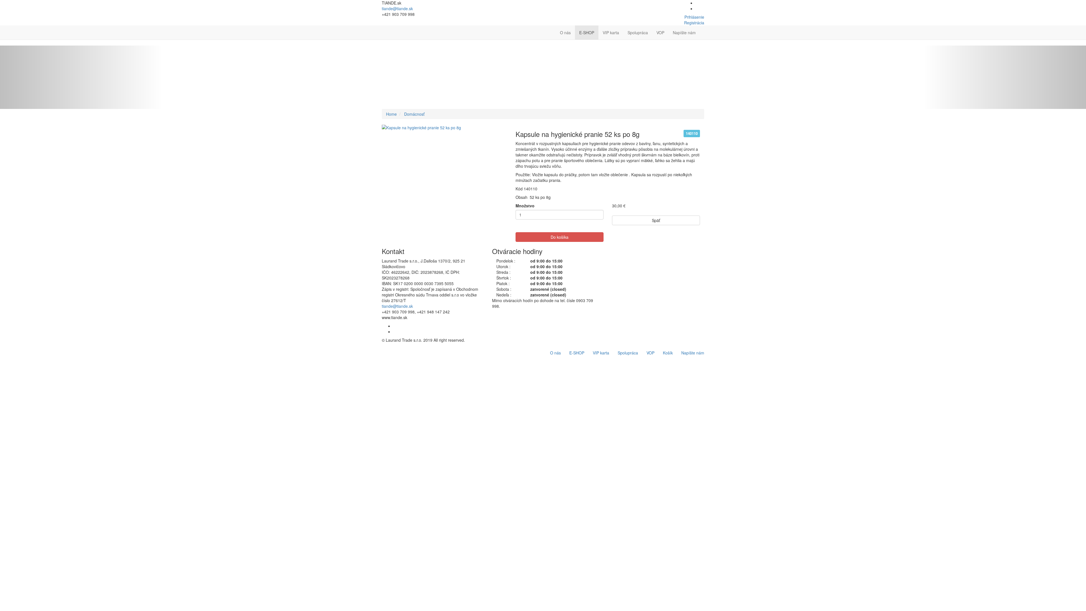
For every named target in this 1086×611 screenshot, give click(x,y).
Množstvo (525, 205)
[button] (704, 29)
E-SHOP (586, 32)
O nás (565, 32)
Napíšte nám (684, 32)
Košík (668, 353)
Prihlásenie (694, 17)
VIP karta (611, 32)
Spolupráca (638, 32)
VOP (660, 32)
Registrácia (694, 22)
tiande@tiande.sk (397, 8)
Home (391, 114)
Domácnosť (414, 114)
